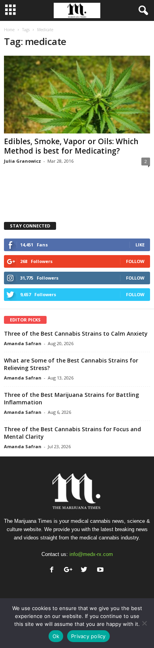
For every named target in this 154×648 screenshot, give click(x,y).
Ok (56, 636)
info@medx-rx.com (91, 554)
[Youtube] (101, 570)
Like (140, 245)
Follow (135, 261)
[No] (144, 623)
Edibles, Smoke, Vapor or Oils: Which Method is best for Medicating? (71, 146)
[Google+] (70, 570)
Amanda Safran (22, 343)
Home (9, 29)
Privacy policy (88, 636)
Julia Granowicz (22, 161)
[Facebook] (53, 570)
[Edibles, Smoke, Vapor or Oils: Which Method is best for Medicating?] (77, 94)
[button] (141, 10)
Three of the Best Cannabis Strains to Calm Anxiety (76, 333)
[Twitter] (86, 570)
